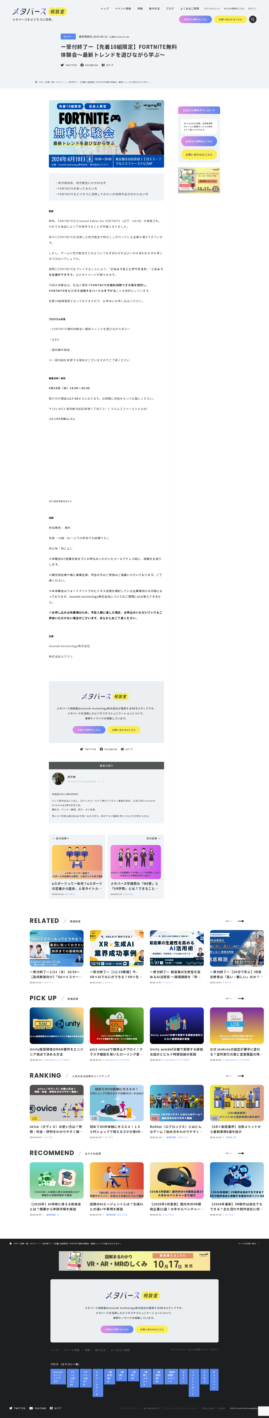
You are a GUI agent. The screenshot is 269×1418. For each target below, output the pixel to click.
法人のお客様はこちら (234, 8)
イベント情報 (123, 8)
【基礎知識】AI (52, 1214)
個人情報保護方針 (152, 1408)
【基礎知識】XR (158, 1376)
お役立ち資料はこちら (195, 19)
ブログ (170, 8)
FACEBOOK (91, 65)
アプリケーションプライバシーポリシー (181, 1408)
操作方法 (154, 8)
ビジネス (70, 894)
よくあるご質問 (189, 8)
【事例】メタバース (145, 1378)
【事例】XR (230, 1137)
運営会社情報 (208, 1408)
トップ (105, 8)
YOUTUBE (40, 1408)
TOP (41, 82)
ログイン (252, 8)
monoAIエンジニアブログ (57, 1059)
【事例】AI (121, 1375)
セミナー (68, 36)
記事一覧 (50, 82)
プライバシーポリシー (130, 1408)
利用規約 (221, 1408)
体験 (140, 8)
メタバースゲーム (97, 1382)
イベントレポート (193, 1382)
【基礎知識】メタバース (176, 1137)
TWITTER (71, 65)
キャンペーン (214, 1379)
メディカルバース (212, 8)
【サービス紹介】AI (85, 1378)
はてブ (109, 65)
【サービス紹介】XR (72, 1378)
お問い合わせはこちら (230, 19)
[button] (241, 921)
